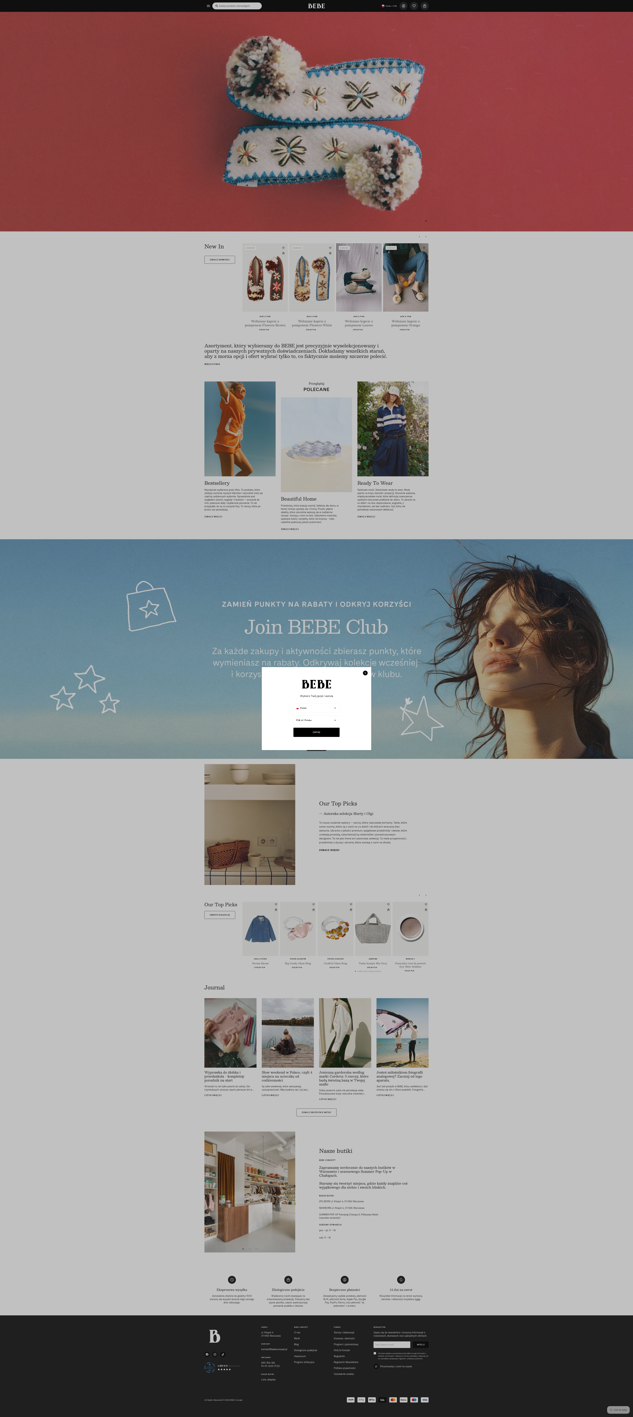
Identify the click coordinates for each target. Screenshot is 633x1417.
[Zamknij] (365, 673)
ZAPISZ (316, 732)
